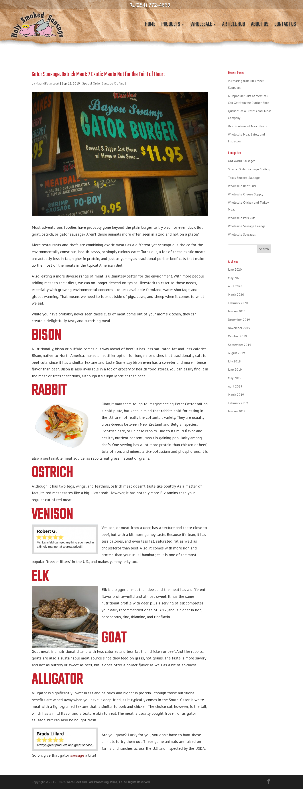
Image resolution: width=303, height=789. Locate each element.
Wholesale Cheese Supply (245, 194)
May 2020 (234, 278)
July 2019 (234, 361)
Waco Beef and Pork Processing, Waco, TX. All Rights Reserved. (108, 782)
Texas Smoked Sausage (244, 178)
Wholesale (201, 26)
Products (170, 26)
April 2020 (235, 286)
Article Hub (233, 26)
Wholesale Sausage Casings (246, 226)
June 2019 (235, 370)
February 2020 (238, 303)
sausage (77, 755)
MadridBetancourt (47, 83)
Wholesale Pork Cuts (241, 218)
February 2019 (238, 403)
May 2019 (234, 378)
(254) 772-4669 (152, 4)
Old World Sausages (241, 161)
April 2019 (235, 386)
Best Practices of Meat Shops (247, 126)
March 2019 (236, 395)
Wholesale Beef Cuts (242, 186)
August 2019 (236, 353)
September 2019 (239, 345)
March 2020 (236, 295)
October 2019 (237, 336)
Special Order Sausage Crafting (103, 83)
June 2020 (235, 270)
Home (150, 26)
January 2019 (237, 411)
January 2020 (237, 311)
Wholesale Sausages (242, 234)
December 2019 (239, 320)
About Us (259, 26)
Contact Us (285, 26)
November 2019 (239, 328)
